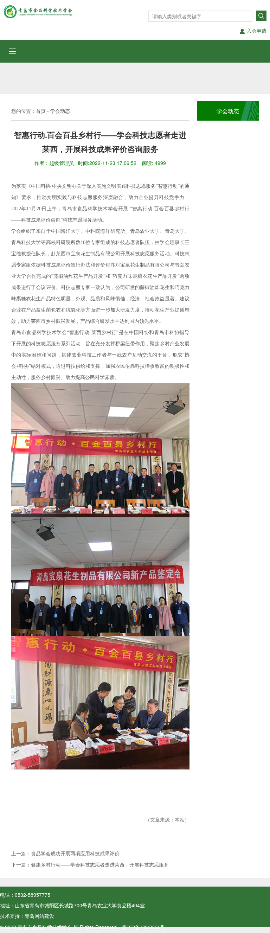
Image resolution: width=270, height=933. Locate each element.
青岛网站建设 (39, 916)
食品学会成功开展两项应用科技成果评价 (75, 853)
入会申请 (256, 31)
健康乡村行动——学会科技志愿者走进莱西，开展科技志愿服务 (100, 865)
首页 (41, 111)
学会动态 (60, 111)
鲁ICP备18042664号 (141, 927)
